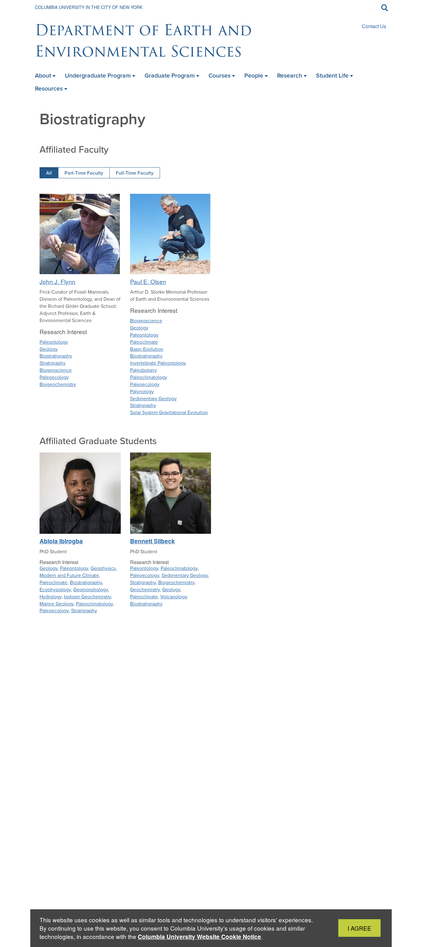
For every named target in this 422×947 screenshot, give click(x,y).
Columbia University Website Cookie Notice (199, 936)
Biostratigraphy (56, 355)
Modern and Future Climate (69, 575)
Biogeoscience (56, 370)
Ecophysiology (55, 589)
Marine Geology (57, 603)
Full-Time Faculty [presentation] (135, 172)
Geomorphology (90, 589)
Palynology (142, 391)
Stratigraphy (52, 363)
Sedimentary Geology (153, 398)
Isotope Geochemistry (87, 596)
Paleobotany (143, 370)
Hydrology (50, 596)
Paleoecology (54, 377)
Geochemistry (145, 589)
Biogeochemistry (58, 384)
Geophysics (103, 568)
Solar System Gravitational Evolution (169, 412)
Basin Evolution (146, 349)
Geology (49, 349)
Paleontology (54, 342)
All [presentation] (49, 172)
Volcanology (173, 596)
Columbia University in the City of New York (88, 7)
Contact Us (374, 26)
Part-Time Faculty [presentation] (84, 172)
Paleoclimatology (148, 377)
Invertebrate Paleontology (158, 363)
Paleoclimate (144, 342)
